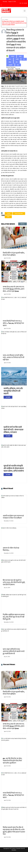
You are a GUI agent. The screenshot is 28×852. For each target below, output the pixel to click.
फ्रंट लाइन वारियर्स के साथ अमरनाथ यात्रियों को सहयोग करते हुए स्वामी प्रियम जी (13, 651)
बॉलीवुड (10, 62)
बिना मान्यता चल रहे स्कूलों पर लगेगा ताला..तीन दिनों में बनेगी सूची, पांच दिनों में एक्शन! (14, 582)
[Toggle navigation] (24, 10)
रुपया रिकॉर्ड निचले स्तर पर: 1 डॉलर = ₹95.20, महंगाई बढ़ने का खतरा (13, 323)
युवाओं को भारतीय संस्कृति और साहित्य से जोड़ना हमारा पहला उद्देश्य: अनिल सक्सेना (14, 468)
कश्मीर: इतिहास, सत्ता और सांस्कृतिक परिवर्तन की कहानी (13, 391)
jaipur (8, 213)
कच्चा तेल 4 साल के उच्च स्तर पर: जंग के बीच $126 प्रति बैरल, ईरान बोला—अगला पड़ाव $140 (13, 289)
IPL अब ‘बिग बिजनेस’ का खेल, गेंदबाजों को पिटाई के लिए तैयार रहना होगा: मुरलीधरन (12, 761)
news (8, 216)
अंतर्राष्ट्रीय (10, 64)
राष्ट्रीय (20, 56)
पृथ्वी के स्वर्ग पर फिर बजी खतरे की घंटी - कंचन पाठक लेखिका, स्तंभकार (13, 430)
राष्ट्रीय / (6, 19)
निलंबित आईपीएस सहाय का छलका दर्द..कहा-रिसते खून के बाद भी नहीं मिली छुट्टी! (14, 617)
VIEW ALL (22, 223)
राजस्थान (12, 56)
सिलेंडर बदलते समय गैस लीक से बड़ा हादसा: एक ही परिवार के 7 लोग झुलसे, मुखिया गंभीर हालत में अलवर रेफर (14, 831)
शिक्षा (16, 62)
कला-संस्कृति (8, 397)
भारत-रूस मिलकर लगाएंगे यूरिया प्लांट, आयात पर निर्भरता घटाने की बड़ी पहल (13, 357)
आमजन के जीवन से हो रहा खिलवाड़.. (11, 549)
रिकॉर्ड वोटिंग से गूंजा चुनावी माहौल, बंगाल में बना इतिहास (14, 254)
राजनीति (17, 59)
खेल (18, 64)
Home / (3, 19)
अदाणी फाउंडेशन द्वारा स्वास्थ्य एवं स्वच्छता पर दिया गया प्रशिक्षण (13, 517)
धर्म (23, 59)
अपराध (10, 59)
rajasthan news (19, 213)
